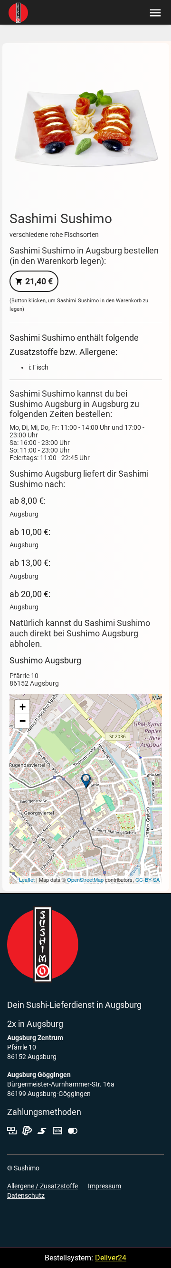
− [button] (22, 721)
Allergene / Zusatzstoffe (42, 1186)
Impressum (104, 1186)
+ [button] (22, 707)
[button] (153, 12)
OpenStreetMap (85, 879)
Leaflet (27, 879)
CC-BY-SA (147, 879)
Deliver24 (110, 1257)
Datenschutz (26, 1195)
